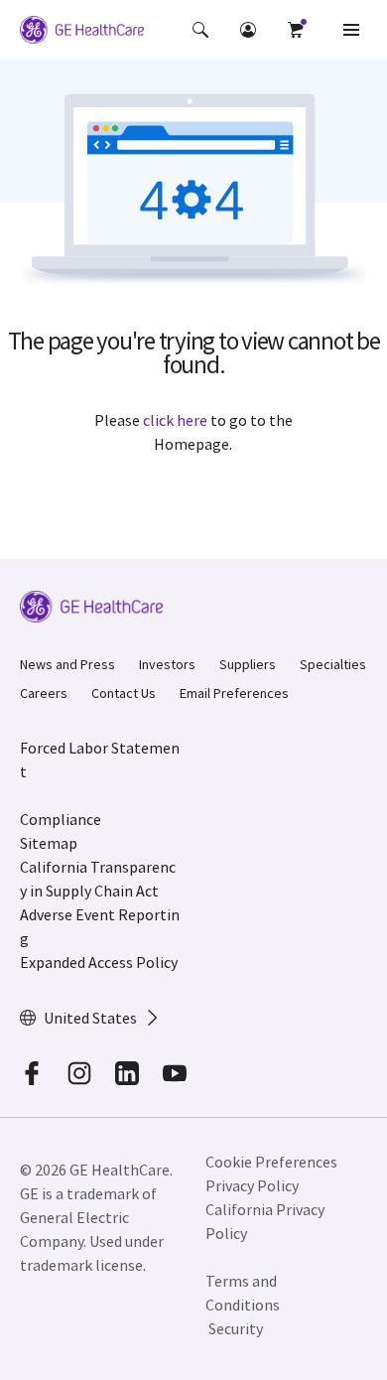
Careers (43, 693)
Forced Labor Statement (100, 759)
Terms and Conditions (242, 1292)
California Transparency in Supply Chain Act (98, 878)
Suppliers (247, 664)
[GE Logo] (82, 33)
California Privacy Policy (264, 1221)
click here (175, 420)
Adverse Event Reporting (100, 926)
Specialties (333, 664)
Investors (167, 664)
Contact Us (123, 693)
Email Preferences (234, 693)
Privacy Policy (252, 1185)
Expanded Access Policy (99, 962)
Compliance (60, 819)
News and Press (67, 664)
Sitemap (48, 843)
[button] (200, 30)
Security (235, 1328)
